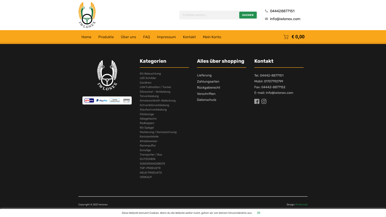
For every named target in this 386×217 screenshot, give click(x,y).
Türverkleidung (149, 96)
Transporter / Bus (151, 154)
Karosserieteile (149, 136)
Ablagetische (148, 118)
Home (86, 37)
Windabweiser (148, 141)
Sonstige (145, 150)
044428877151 (282, 11)
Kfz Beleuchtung (150, 73)
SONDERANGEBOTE (152, 163)
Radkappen (147, 123)
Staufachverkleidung (153, 109)
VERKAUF (146, 177)
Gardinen (145, 82)
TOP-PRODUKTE (150, 168)
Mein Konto (212, 37)
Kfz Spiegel (147, 127)
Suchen (248, 15)
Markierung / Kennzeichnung (158, 132)
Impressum (166, 37)
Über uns (128, 37)
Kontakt (189, 37)
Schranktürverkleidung (154, 105)
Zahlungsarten (208, 81)
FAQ (146, 37)
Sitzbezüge (147, 114)
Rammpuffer (148, 145)
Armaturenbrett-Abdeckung (158, 100)
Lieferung (204, 75)
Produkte (106, 37)
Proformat (302, 204)
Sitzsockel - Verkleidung (155, 91)
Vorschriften (206, 94)
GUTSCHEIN (147, 159)
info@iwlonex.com (285, 19)
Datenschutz (206, 100)
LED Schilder (148, 78)
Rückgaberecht (208, 87)
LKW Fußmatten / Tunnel (155, 87)
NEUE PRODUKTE (151, 172)
